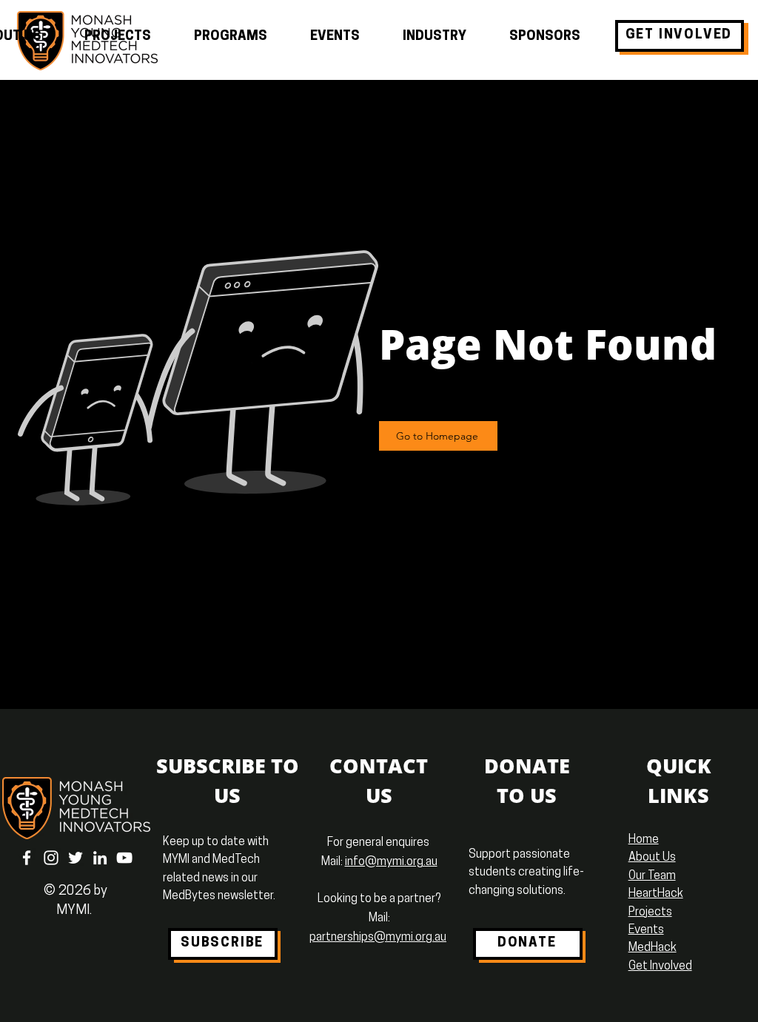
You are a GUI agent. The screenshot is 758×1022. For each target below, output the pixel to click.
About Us (652, 858)
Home (643, 840)
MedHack (652, 948)
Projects (650, 912)
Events (646, 930)
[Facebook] (26, 857)
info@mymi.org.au (391, 862)
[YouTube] (124, 857)
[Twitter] (75, 857)
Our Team (652, 876)
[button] (117, 37)
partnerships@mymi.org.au (377, 938)
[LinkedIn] (100, 857)
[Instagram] (51, 857)
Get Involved (660, 966)
